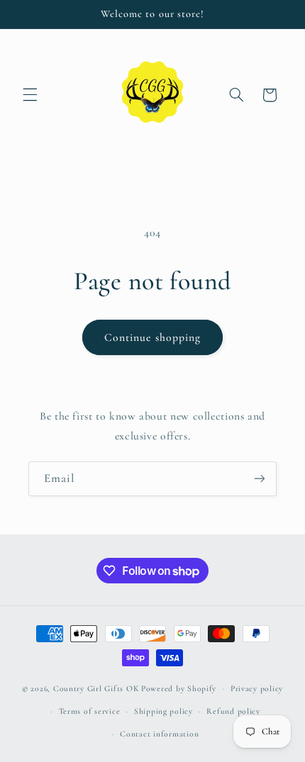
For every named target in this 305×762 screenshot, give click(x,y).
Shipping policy (163, 711)
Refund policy (233, 711)
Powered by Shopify (178, 688)
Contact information (159, 734)
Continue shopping (152, 337)
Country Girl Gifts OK (96, 688)
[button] (29, 95)
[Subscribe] (259, 478)
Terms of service (90, 711)
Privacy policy (257, 688)
